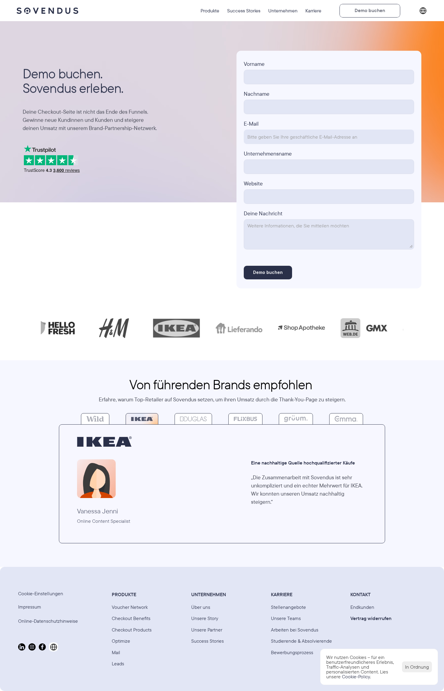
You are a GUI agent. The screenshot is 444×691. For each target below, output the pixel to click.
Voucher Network (130, 607)
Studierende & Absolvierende (301, 641)
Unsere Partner (206, 630)
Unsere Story (204, 618)
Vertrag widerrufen (370, 618)
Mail (116, 652)
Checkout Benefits (131, 618)
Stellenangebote (288, 607)
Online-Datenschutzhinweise (48, 621)
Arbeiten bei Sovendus (294, 630)
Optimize (121, 641)
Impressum (29, 607)
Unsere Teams (286, 618)
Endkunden (362, 607)
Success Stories (207, 641)
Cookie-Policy (356, 676)
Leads (118, 663)
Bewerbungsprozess (292, 652)
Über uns (200, 607)
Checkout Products (132, 630)
